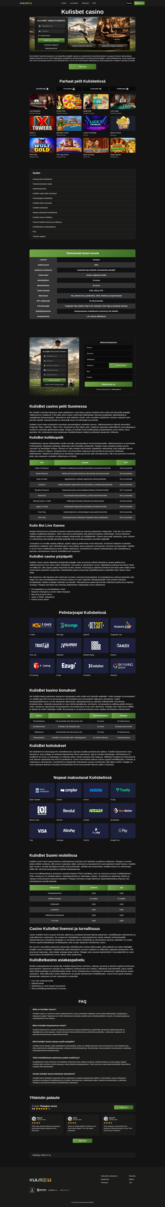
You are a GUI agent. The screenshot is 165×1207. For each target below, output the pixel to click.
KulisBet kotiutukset (40, 208)
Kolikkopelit (121, 89)
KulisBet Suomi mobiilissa (42, 217)
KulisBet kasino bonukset (42, 203)
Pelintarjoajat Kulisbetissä (42, 198)
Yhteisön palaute (39, 236)
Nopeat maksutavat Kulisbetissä (45, 213)
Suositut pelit (41, 89)
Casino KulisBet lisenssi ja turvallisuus (47, 222)
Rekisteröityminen (39, 189)
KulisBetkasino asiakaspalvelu (44, 227)
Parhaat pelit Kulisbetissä (42, 179)
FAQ (34, 232)
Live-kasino (67, 89)
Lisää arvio (123, 1107)
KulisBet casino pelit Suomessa (45, 193)
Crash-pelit (94, 89)
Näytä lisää (82, 1140)
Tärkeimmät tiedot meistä (42, 184)
